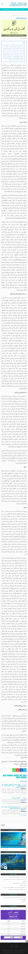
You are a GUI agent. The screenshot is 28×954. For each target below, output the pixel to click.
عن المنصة (17, 9)
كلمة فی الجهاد (23, 885)
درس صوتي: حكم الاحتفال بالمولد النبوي (18, 877)
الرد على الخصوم (10, 775)
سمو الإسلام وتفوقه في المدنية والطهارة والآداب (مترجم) (14, 887)
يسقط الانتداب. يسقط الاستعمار (19, 883)
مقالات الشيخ (21, 15)
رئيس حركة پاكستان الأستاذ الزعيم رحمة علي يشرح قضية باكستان (11, 807)
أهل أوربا (24, 775)
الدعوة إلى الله (16, 775)
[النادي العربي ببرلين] (23, 800)
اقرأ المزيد (24, 794)
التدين (21, 775)
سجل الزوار (23, 9)
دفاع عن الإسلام (23, 777)
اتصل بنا (12, 9)
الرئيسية (25, 15)
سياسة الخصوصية (7, 9)
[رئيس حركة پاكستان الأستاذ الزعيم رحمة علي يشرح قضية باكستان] (23, 809)
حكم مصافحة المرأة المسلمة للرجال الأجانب (17, 889)
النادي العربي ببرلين (16, 798)
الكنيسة (4, 775)
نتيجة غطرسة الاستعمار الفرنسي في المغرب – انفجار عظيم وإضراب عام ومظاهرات (11, 786)
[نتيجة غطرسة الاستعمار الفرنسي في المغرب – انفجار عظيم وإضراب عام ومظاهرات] (23, 786)
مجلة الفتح (18, 777)
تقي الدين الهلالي (23, 38)
